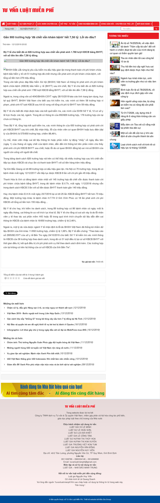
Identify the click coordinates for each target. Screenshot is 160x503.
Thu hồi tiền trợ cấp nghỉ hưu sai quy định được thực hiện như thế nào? (132, 70)
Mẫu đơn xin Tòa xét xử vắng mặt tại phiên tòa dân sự (138, 126)
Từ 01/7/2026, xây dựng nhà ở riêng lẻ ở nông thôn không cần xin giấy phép (138, 116)
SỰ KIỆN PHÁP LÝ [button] (27, 24)
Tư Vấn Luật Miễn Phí (74, 499)
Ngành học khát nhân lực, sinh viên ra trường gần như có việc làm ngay (138, 81)
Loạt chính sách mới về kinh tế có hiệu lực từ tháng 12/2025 (138, 146)
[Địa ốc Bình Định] (53, 389)
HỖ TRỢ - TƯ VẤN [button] (68, 24)
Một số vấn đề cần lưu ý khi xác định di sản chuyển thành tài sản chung (131, 136)
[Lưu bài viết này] (101, 44)
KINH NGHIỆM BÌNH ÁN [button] (88, 24)
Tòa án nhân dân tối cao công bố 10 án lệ (137, 59)
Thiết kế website (90, 499)
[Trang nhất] (3, 24)
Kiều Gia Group (105, 499)
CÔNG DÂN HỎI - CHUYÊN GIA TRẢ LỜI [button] (117, 24)
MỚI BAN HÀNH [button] (143, 24)
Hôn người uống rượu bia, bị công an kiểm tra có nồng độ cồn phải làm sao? (138, 104)
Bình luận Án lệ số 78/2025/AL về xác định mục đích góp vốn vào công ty (138, 93)
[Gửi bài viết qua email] (90, 44)
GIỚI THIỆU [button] (12, 24)
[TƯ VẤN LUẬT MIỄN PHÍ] (28, 10)
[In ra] (96, 44)
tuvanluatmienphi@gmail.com (83, 461)
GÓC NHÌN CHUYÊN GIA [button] (47, 24)
